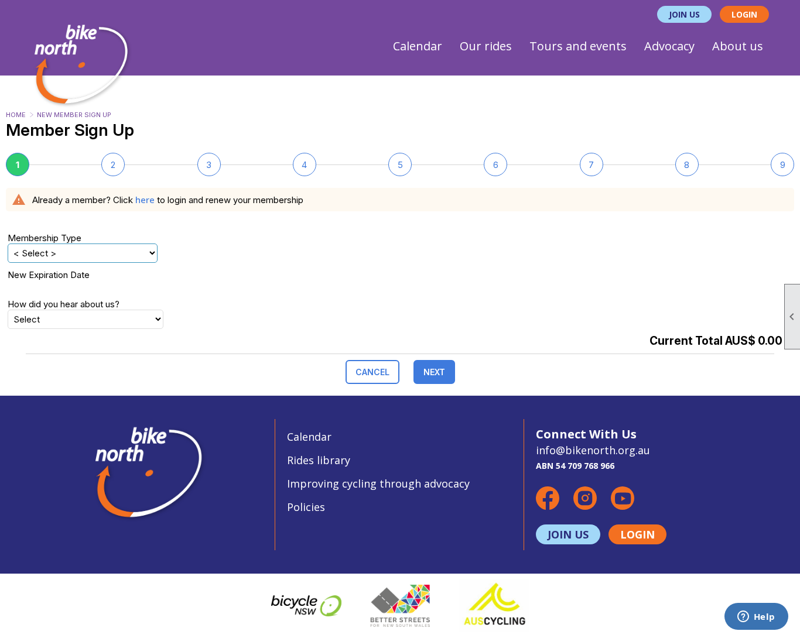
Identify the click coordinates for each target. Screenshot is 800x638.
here (145, 199)
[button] (372, 372)
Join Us (684, 14)
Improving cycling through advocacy (378, 483)
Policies (306, 507)
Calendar (417, 46)
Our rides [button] (486, 46)
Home (16, 115)
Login (744, 14)
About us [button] (737, 46)
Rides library (318, 460)
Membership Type (44, 237)
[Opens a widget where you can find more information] (756, 617)
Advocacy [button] (669, 46)
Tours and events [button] (578, 46)
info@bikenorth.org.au (593, 450)
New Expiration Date (49, 274)
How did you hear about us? (63, 304)
